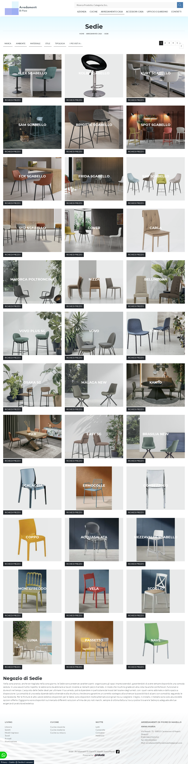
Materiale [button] (35, 43)
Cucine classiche (57, 727)
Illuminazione (11, 741)
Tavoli (7, 735)
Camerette (100, 730)
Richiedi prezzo (13, 100)
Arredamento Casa (112, 11)
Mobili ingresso (12, 733)
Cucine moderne (57, 730)
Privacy (4, 762)
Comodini (100, 733)
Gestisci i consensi (25, 762)
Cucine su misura (58, 733)
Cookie (12, 762)
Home (81, 34)
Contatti (176, 11)
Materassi (100, 735)
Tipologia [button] (60, 43)
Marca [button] (8, 43)
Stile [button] (47, 43)
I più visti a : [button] (75, 43)
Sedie (106, 34)
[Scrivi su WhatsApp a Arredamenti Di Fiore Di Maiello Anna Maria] (3, 755)
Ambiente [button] (20, 43)
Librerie (8, 727)
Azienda (81, 11)
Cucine (94, 11)
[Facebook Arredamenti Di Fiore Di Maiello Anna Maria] (117, 751)
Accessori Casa (135, 11)
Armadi (8, 738)
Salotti (8, 730)
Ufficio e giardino (157, 11)
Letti (98, 727)
